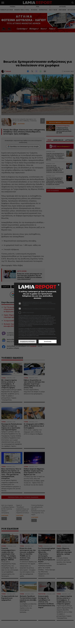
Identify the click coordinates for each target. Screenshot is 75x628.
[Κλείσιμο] (58, 285)
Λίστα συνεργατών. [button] (38, 326)
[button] (37, 312)
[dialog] (37, 314)
